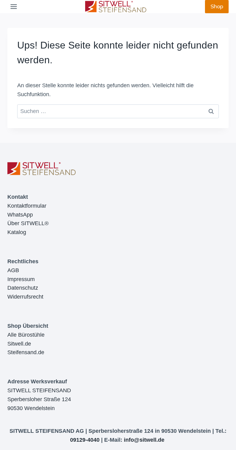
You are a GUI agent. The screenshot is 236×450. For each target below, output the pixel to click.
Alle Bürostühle (26, 335)
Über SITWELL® (28, 223)
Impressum (21, 279)
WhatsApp (20, 215)
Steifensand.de (25, 352)
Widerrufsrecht (25, 297)
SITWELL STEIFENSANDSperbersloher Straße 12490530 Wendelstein (39, 399)
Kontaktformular (26, 206)
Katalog (16, 232)
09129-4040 (85, 440)
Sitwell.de (19, 344)
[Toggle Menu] (13, 6)
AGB (13, 270)
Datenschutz (22, 288)
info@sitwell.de (144, 440)
